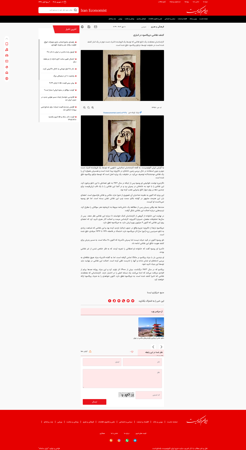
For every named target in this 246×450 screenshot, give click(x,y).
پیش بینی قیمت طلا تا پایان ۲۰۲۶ (61, 83)
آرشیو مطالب (162, 2)
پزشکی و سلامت (129, 19)
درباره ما (205, 2)
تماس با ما (196, 2)
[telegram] (134, 301)
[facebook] (109, 301)
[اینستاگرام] (119, 440)
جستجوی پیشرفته (175, 2)
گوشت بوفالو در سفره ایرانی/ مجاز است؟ (59, 90)
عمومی (143, 27)
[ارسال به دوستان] (95, 27)
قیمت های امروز (141, 433)
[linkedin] (118, 301)
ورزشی (120, 19)
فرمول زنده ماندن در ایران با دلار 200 (60, 52)
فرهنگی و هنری (141, 19)
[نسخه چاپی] (82, 27)
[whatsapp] (122, 301)
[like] (132, 352)
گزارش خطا (84, 351)
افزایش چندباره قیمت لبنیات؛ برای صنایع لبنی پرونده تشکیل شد (58, 108)
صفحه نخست (203, 19)
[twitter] (127, 301)
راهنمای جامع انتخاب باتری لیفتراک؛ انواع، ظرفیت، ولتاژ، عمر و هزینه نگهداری (60, 43)
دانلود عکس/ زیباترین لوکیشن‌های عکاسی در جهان (148, 338)
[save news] (89, 27)
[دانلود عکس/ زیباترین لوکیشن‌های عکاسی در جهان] (151, 327)
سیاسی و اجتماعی (170, 19)
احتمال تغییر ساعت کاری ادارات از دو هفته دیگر (59, 60)
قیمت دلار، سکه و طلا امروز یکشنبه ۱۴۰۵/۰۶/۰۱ (62, 118)
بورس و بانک (193, 19)
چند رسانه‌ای (112, 19)
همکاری (102, 433)
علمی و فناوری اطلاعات (155, 19)
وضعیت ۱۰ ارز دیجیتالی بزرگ (63, 76)
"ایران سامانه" (43, 448)
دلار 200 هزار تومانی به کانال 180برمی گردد (58, 69)
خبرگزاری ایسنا (153, 292)
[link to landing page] (197, 10)
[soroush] (113, 301)
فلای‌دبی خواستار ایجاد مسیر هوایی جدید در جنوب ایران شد (58, 98)
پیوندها (187, 2)
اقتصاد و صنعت (182, 19)
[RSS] (111, 440)
